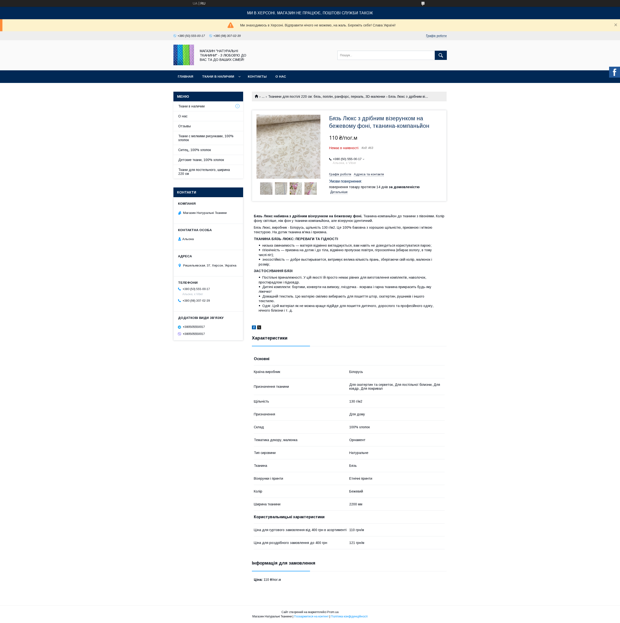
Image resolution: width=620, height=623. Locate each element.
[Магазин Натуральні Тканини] (183, 64)
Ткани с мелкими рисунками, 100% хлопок (205, 138)
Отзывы (184, 126)
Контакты (257, 76)
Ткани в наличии (218, 76)
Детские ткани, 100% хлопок (201, 160)
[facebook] (254, 328)
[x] (259, 328)
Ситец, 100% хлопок (194, 150)
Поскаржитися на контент (311, 616)
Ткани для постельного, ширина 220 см (204, 172)
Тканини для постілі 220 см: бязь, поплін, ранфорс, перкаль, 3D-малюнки (326, 96)
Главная (185, 76)
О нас (280, 76)
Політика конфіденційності (349, 616)
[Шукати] (441, 55)
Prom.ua (333, 612)
